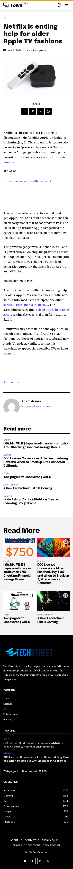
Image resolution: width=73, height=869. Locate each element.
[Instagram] (40, 861)
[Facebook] (24, 111)
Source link (11, 382)
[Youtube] (25, 861)
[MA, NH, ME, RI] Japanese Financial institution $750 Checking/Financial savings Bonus (17, 572)
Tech (6, 18)
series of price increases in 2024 (25, 304)
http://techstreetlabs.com (35, 406)
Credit (6, 439)
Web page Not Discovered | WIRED (27, 477)
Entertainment (11, 484)
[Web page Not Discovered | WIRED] (19, 601)
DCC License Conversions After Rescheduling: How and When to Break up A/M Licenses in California (36, 462)
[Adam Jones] (11, 407)
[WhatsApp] (48, 111)
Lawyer (7, 454)
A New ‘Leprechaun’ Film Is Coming (27, 488)
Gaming (7, 495)
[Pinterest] (40, 111)
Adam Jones (39, 50)
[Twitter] (32, 111)
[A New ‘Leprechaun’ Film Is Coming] (53, 601)
